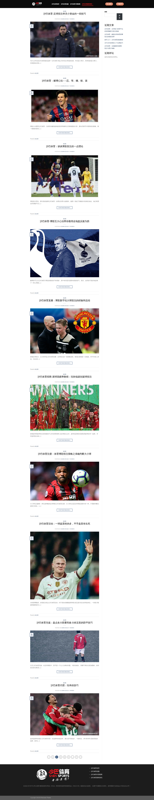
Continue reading (64, 67)
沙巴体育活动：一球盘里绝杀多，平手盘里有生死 (64, 523)
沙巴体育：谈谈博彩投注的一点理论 (64, 146)
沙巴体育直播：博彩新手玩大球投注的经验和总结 (64, 300)
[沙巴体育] (39, 4)
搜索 (106, 11)
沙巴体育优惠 (65, 4)
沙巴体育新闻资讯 (87, 4)
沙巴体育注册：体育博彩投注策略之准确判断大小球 (64, 453)
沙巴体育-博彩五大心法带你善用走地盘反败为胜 (64, 221)
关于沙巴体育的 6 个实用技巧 (114, 43)
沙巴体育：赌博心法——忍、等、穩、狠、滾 (64, 80)
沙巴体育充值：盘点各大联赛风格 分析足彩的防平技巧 (65, 622)
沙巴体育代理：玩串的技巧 (65, 685)
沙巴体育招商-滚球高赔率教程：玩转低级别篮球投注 (65, 376)
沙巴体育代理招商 (75, 4)
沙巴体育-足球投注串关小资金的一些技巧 (64, 13)
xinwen (72, 19)
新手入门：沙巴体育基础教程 (114, 40)
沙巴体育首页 (55, 4)
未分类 (64, 11)
